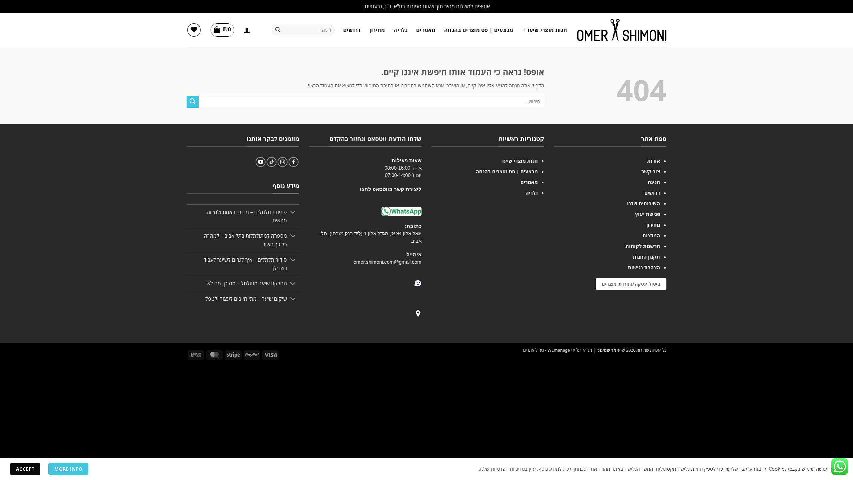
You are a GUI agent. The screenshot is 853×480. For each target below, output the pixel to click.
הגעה (654, 182)
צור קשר (650, 171)
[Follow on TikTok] (272, 162)
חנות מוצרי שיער (546, 30)
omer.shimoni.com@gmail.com (388, 262)
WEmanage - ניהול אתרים (546, 350)
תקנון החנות (646, 256)
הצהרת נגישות (644, 267)
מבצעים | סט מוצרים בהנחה (478, 30)
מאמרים (425, 30)
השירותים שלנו (643, 203)
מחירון (377, 30)
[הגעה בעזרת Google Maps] (418, 313)
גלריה (401, 30)
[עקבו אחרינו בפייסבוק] (294, 162)
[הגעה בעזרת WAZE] (418, 283)
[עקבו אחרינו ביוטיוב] (261, 162)
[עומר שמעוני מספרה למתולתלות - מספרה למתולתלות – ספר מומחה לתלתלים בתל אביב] (621, 30)
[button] (247, 30)
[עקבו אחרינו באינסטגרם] (283, 162)
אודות (653, 160)
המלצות (651, 235)
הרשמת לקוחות (642, 246)
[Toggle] (293, 212)
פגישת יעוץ (647, 214)
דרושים (352, 30)
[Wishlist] (194, 30)
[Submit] (277, 30)
